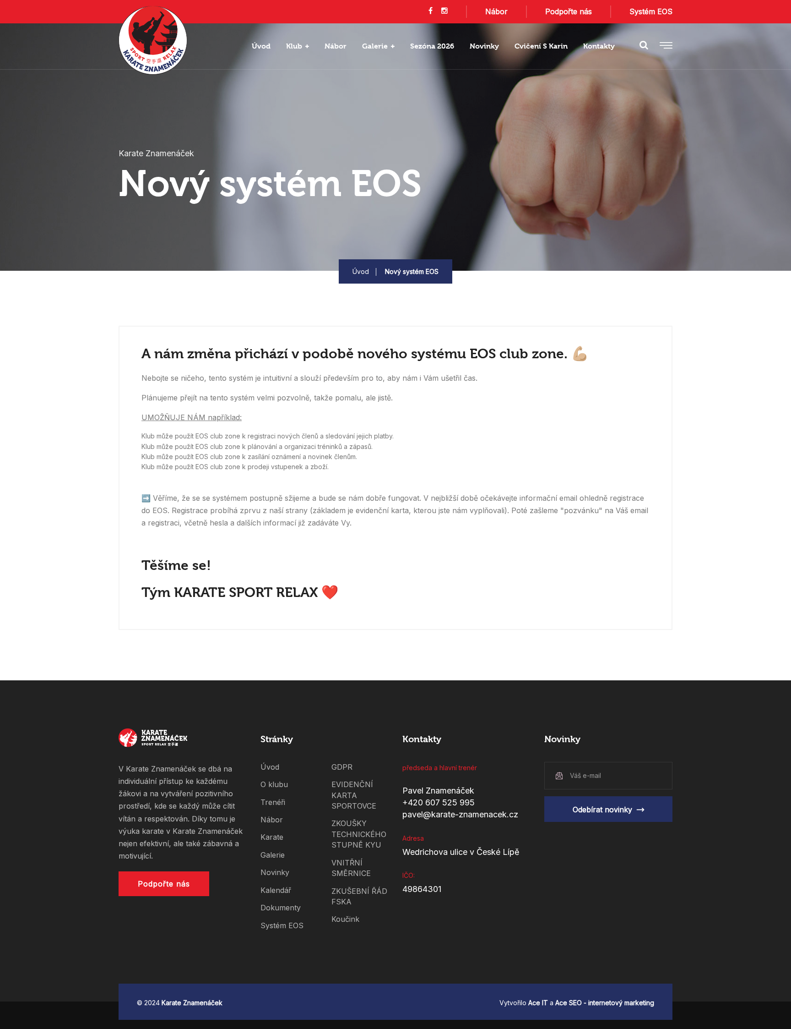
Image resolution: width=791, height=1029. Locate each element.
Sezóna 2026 (432, 46)
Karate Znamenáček (192, 1003)
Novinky (484, 46)
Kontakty (599, 46)
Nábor (496, 11)
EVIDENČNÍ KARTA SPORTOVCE (353, 795)
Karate (271, 837)
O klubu (274, 784)
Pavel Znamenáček (438, 790)
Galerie (375, 46)
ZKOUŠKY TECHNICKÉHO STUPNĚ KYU (358, 834)
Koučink (345, 919)
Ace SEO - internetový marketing (604, 1003)
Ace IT (538, 1003)
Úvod (261, 46)
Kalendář (275, 890)
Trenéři (272, 802)
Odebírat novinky (602, 809)
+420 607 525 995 (438, 802)
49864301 (421, 889)
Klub (294, 46)
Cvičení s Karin (541, 46)
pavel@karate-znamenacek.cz (460, 814)
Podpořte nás (568, 11)
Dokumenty (280, 907)
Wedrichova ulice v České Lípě (461, 852)
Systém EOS (650, 11)
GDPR (341, 767)
